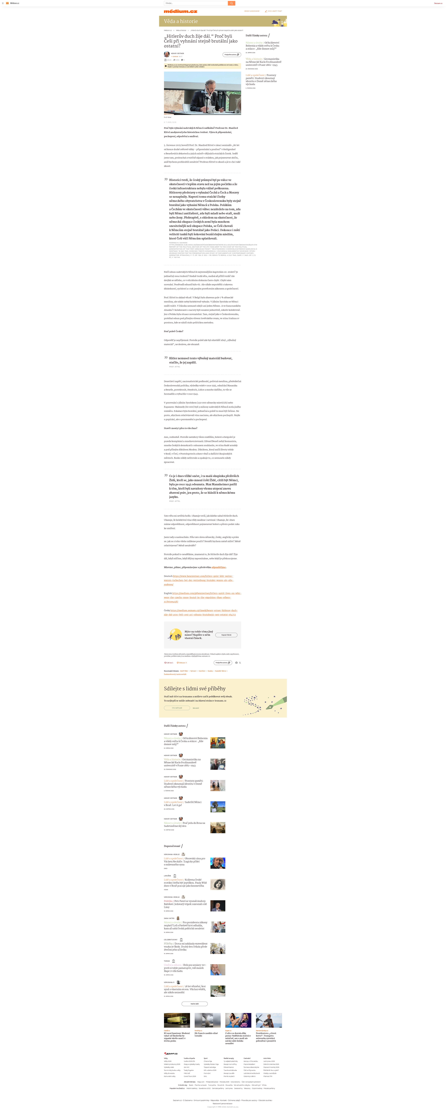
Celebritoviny (171, 940)
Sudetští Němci (220, 671)
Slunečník (220, 1085)
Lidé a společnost (255, 75)
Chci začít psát (275, 11)
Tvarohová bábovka (230, 1070)
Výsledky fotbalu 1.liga (211, 1064)
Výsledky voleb (169, 1067)
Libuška (167, 876)
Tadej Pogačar (189, 1070)
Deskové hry (238, 1088)
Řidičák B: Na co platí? (271, 1070)
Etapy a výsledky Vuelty (192, 1064)
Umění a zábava (172, 965)
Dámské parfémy (218, 1088)
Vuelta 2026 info (189, 1061)
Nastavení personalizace (222, 1104)
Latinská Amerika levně (252, 1073)
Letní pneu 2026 (269, 1061)
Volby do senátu (169, 1073)
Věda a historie (254, 59)
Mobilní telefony (192, 1088)
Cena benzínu (235, 1082)
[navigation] (3, 3)
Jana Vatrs (169, 918)
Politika (168, 901)
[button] (202, 93)
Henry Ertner (177, 53)
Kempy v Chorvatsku (251, 1061)
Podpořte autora (230, 54)
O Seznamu (187, 1100)
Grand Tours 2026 (190, 1076)
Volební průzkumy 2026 (172, 1064)
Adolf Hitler (184, 671)
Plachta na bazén (201, 1085)
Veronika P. (169, 982)
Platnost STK (268, 1076)
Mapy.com (201, 1082)
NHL (205, 1076)
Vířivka (264, 1085)
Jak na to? (196, 708)
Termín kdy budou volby (172, 1070)
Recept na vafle (229, 1073)
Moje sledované (251, 11)
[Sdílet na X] (240, 663)
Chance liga (208, 1061)
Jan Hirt (186, 1067)
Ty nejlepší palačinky (231, 1061)
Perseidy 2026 (224, 1082)
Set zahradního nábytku (242, 1085)
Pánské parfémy (269, 1088)
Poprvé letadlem (249, 1064)
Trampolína (212, 1085)
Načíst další (195, 1004)
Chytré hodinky (257, 1088)
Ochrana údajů (234, 1100)
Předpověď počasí (212, 1082)
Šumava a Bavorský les (251, 1067)
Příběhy (168, 944)
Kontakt (223, 1100)
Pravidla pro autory (249, 1100)
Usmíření (202, 671)
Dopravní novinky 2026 (271, 1067)
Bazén (191, 1085)
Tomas (167, 961)
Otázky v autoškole (270, 1073)
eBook (169, 60)
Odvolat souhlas (265, 1100)
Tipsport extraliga (210, 1067)
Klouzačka (229, 1085)
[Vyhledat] (231, 3)
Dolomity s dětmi (250, 1076)
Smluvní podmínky (201, 1100)
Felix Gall (187, 1073)
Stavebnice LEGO (205, 1088)
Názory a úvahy (254, 43)
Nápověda (215, 1100)
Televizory (247, 1088)
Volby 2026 (167, 1061)
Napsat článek (226, 635)
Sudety (210, 671)
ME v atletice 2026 (210, 1070)
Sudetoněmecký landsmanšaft (175, 674)
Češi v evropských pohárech (251, 1082)
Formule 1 (207, 1073)
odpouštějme (219, 567)
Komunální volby (169, 1076)
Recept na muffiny (230, 1064)
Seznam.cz (438, 3)
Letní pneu (229, 1088)
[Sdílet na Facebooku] (236, 663)
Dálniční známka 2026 (271, 1064)
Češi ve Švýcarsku (250, 1070)
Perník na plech (229, 1076)
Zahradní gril (256, 1085)
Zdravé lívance (229, 1067)
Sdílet (178, 60)
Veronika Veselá (172, 854)
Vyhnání (193, 671)
